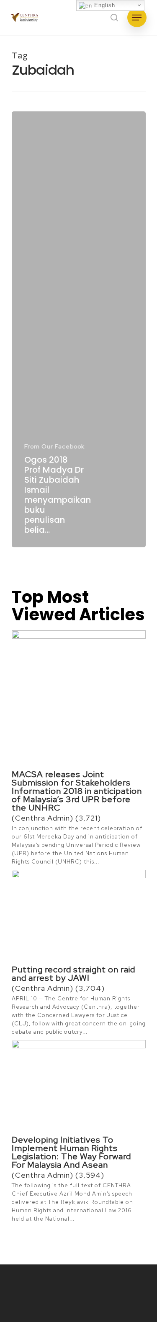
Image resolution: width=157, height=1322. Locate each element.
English (103, 5)
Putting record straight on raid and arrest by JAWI (73, 973)
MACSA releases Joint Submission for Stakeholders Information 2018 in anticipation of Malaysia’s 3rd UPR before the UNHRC (77, 791)
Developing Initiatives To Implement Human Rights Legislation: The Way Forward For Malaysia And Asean (71, 1152)
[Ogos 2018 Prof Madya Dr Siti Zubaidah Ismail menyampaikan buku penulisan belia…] (79, 329)
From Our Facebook (54, 446)
